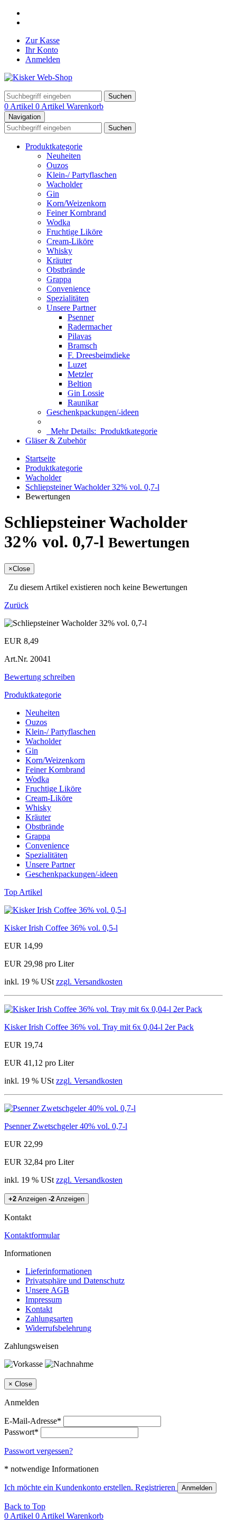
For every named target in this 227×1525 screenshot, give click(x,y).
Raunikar (83, 402)
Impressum (43, 1299)
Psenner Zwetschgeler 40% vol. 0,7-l (65, 1126)
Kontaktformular (32, 1235)
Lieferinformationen (58, 1271)
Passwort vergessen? (38, 1450)
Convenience (68, 288)
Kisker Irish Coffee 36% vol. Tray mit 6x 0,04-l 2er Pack (99, 1026)
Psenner (81, 317)
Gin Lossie (86, 393)
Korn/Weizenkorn (76, 203)
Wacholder (64, 184)
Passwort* (21, 1431)
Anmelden (42, 59)
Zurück (16, 605)
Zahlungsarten (49, 1318)
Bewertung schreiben (39, 676)
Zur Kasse (42, 40)
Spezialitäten (67, 298)
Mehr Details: (101, 431)
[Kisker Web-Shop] (38, 77)
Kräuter (59, 260)
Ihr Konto (41, 49)
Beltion (80, 383)
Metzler (80, 374)
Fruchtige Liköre (74, 231)
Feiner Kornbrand (76, 212)
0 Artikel (19, 106)
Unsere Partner (71, 307)
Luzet (77, 364)
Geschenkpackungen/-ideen (92, 412)
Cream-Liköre (69, 241)
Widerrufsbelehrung (58, 1328)
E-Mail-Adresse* (32, 1420)
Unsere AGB (47, 1290)
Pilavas (79, 336)
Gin (52, 193)
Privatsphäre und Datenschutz (75, 1280)
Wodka (58, 222)
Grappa (58, 279)
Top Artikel (23, 891)
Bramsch (82, 345)
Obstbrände (65, 269)
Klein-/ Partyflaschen (81, 174)
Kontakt (38, 1309)
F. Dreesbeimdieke (99, 355)
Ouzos (57, 165)
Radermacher (90, 326)
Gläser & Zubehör (55, 440)
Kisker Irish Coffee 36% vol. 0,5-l (61, 927)
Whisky (59, 250)
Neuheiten (63, 155)
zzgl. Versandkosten (89, 981)
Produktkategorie (53, 146)
